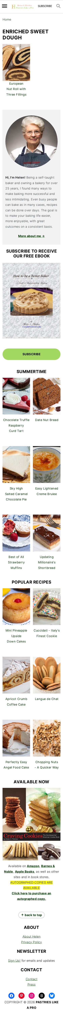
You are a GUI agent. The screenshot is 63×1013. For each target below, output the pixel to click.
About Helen (32, 936)
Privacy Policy (31, 942)
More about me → (31, 236)
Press (32, 984)
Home (7, 19)
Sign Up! (14, 960)
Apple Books (24, 871)
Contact (31, 979)
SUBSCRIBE (32, 354)
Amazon (33, 866)
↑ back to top (31, 915)
